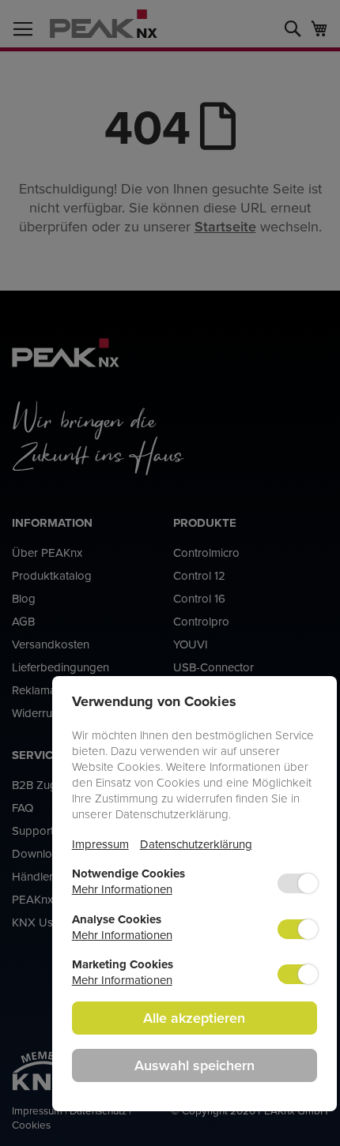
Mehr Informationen (122, 889)
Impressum (100, 844)
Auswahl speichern (194, 1065)
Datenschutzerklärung (196, 844)
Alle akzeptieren (194, 1018)
